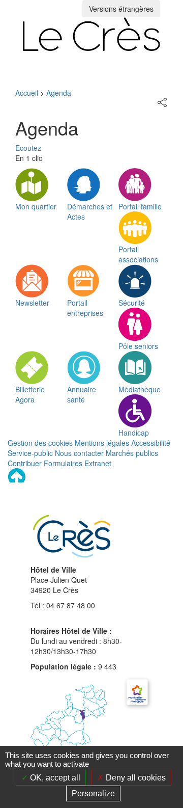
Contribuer (25, 463)
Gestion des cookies (40, 443)
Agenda (58, 93)
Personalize (93, 793)
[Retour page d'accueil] (91, 34)
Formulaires (63, 463)
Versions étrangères (121, 9)
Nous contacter (79, 453)
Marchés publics (132, 453)
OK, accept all (54, 777)
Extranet (97, 463)
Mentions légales (102, 443)
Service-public (30, 453)
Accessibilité (150, 443)
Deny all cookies (135, 777)
